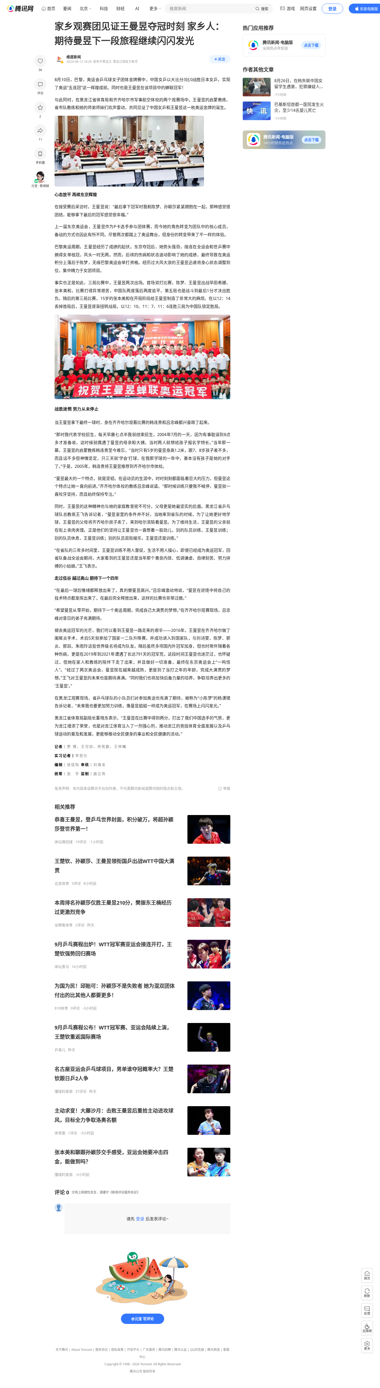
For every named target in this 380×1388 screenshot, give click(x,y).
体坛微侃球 (64, 842)
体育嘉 (60, 1133)
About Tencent (81, 1349)
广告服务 (149, 1349)
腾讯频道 (213, 1349)
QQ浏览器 (197, 1349)
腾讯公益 (180, 1349)
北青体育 (62, 883)
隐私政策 (117, 1349)
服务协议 (101, 1349)
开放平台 (133, 1349)
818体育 (61, 1008)
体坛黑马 (62, 966)
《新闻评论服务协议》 (124, 1192)
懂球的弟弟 (64, 1091)
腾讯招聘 (164, 1349)
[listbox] (142, 990)
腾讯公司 (136, 1371)
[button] (311, 45)
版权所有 (149, 1371)
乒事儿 (60, 1050)
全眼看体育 (64, 925)
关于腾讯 (62, 1349)
